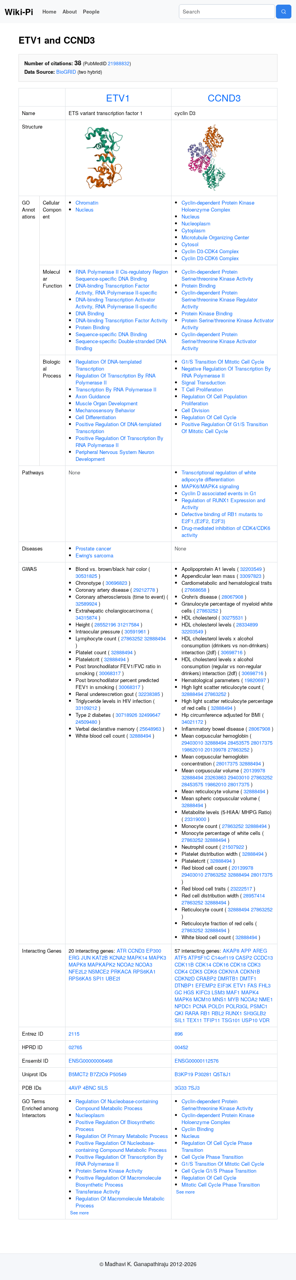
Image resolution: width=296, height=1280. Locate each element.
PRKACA (121, 971)
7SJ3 (194, 1087)
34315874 (86, 617)
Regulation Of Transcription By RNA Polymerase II (116, 379)
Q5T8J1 (222, 1074)
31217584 (128, 624)
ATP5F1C (199, 957)
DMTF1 (248, 978)
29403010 (192, 742)
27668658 (195, 589)
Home (49, 11)
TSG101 (231, 1020)
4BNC (89, 1087)
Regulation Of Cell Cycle (209, 417)
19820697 (255, 680)
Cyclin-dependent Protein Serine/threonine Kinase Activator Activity (219, 341)
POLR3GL (237, 1006)
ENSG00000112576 (197, 1060)
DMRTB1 (228, 978)
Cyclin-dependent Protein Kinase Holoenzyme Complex (218, 206)
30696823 (116, 582)
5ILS (103, 1087)
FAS (252, 985)
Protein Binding (92, 327)
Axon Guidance (93, 396)
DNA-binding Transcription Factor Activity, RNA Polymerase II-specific (116, 289)
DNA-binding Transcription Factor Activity (122, 320)
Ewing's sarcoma (94, 555)
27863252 (132, 638)
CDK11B (184, 964)
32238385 (149, 694)
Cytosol (190, 244)
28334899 (247, 624)
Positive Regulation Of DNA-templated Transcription (118, 427)
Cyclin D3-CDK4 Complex (210, 251)
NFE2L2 (78, 971)
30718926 (126, 714)
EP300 (153, 950)
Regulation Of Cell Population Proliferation (214, 400)
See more (79, 1212)
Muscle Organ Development (107, 403)
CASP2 (243, 957)
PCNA (200, 1006)
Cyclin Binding (198, 1129)
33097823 (250, 575)
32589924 (86, 603)
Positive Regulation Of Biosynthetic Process (115, 1125)
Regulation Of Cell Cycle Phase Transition (217, 1146)
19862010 (192, 749)
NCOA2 (125, 964)
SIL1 (180, 1020)
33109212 (86, 707)
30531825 (86, 575)
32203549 (251, 568)
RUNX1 (233, 1013)
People (91, 11)
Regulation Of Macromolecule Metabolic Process (120, 1202)
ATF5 (181, 957)
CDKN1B (250, 971)
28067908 (232, 596)
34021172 (192, 721)
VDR (264, 1020)
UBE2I (113, 978)
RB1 (205, 1013)
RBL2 (218, 1013)
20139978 (215, 749)
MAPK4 (250, 992)
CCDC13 (263, 957)
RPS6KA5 (80, 978)
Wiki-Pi (19, 11)
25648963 (150, 728)
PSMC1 (258, 1006)
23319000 (195, 819)
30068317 (110, 673)
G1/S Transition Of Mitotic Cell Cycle (223, 361)
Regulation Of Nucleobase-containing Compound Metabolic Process (117, 1104)
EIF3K (224, 985)
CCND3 (224, 97)
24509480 (86, 721)
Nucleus (85, 209)
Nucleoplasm (196, 223)
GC (178, 992)
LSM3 (218, 992)
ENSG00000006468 (91, 1060)
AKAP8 (231, 950)
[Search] (283, 12)
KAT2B (100, 957)
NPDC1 (183, 1006)
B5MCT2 (78, 1074)
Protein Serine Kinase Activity (109, 1170)
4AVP (75, 1087)
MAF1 (233, 992)
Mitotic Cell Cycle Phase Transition (221, 1184)
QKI (179, 1013)
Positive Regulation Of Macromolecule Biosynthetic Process (118, 1181)
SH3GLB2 (255, 1013)
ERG (74, 957)
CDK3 (254, 964)
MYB (233, 999)
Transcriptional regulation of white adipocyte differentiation (219, 476)
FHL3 (265, 985)
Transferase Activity (98, 1191)
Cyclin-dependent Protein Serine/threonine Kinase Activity (217, 275)
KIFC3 (203, 992)
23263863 (215, 777)
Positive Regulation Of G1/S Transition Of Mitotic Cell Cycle (225, 427)
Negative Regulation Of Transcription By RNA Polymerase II (226, 372)
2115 (74, 1033)
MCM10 (202, 999)
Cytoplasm (193, 230)
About (69, 11)
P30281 (203, 1074)
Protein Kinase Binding (207, 313)
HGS (188, 992)
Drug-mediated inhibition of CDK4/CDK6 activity (226, 531)
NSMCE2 (98, 971)
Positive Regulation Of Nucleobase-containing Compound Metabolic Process (121, 1146)
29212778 (144, 589)
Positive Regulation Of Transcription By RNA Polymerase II (119, 441)
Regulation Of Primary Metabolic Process (122, 1135)
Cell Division (195, 410)
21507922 (233, 846)
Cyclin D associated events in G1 (219, 493)
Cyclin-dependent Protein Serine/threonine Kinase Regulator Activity (219, 299)
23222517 (241, 888)
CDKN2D (185, 978)
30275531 (232, 617)
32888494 (155, 638)
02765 (75, 1047)
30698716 (231, 652)
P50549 (117, 1074)
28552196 (105, 624)
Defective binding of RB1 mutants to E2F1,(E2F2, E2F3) (222, 517)
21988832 (119, 63)
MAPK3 (157, 957)
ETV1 (118, 97)
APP (246, 950)
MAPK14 (137, 957)
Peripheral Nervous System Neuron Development (115, 455)
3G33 (181, 1087)
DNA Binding (90, 313)
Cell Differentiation (96, 417)
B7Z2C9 (99, 1074)
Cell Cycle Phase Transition (212, 1156)
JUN (86, 957)
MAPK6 (183, 999)
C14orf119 (222, 957)
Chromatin (87, 202)
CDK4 (181, 971)
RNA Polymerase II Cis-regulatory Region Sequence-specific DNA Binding (122, 275)
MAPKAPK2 (101, 964)
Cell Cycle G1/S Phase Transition (219, 1170)
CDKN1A (229, 971)
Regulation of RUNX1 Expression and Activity (223, 503)
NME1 (266, 999)
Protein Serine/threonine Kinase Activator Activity (228, 324)
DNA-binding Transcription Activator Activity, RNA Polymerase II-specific (116, 303)
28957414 (254, 895)
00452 (181, 1047)
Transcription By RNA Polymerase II (116, 389)
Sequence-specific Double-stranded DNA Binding (121, 344)
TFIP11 (212, 1020)
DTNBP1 (184, 985)
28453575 (238, 742)
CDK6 (210, 971)
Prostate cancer (93, 548)
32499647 (149, 714)
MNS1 (219, 999)
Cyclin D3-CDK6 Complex (210, 258)
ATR (121, 950)
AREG (260, 950)
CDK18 (238, 964)
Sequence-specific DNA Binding (111, 334)
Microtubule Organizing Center (215, 237)
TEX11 (194, 1020)
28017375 (261, 742)
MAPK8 (77, 964)
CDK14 (203, 964)
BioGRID (66, 71)
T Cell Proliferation (202, 389)
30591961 (135, 631)
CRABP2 (206, 978)
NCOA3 (143, 964)
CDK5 (195, 971)
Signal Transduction (203, 382)
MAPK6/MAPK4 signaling (210, 486)
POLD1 (216, 1006)
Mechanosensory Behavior (105, 410)
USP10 (249, 1020)
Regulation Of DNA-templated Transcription (108, 365)
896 (179, 1033)
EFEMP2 (205, 985)
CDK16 (221, 964)
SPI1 (98, 978)
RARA (192, 1013)
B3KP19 (184, 1074)
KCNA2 (117, 957)
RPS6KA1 (144, 971)
